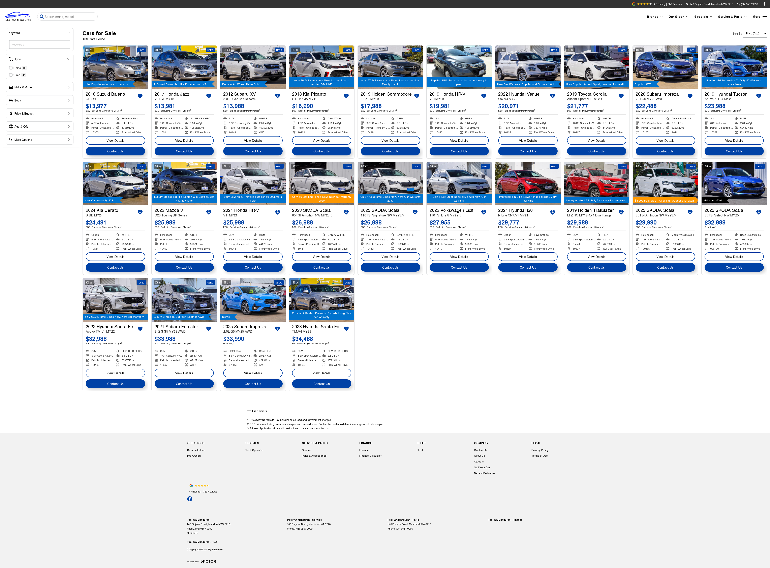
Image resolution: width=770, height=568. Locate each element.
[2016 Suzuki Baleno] (115, 67)
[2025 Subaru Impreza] (253, 300)
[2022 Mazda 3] (184, 183)
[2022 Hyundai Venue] (528, 67)
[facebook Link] (764, 3)
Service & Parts (730, 16)
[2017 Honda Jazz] (184, 67)
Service (306, 450)
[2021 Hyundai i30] (528, 183)
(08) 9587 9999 (203, 528)
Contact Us (115, 151)
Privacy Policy (540, 450)
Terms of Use (539, 455)
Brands (652, 16)
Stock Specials (254, 450)
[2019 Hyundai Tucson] (734, 67)
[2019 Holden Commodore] (390, 67)
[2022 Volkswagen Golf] (459, 183)
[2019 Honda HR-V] (459, 67)
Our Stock (676, 16)
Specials (701, 16)
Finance (364, 450)
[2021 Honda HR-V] (253, 183)
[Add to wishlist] (140, 96)
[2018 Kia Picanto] (322, 67)
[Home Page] (18, 16)
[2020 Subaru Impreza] (665, 67)
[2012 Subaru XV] (253, 67)
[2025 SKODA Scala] (734, 183)
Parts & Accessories (314, 455)
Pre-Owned (194, 455)
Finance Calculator (370, 455)
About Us (479, 455)
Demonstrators (196, 450)
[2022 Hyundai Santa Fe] (115, 300)
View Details (115, 140)
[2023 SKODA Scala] (322, 183)
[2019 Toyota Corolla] (596, 67)
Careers (479, 461)
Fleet (420, 450)
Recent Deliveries (484, 473)
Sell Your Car (482, 467)
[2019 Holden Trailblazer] (596, 183)
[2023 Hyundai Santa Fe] (322, 300)
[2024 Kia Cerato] (115, 183)
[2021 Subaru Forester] (184, 300)
